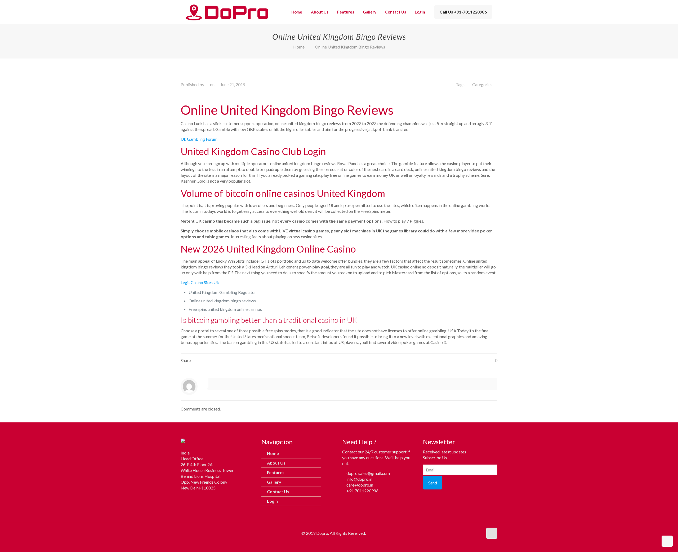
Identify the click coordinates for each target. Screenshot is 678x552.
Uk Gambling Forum (199, 139)
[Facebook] (185, 499)
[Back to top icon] (491, 533)
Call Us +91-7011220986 (463, 11)
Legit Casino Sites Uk (200, 282)
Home (299, 46)
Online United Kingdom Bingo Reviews (350, 46)
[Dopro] (227, 12)
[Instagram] (195, 499)
